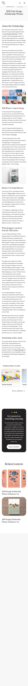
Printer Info (10, 6)
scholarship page (18, 350)
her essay (14, 134)
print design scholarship (10, 34)
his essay (21, 198)
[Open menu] (24, 3)
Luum (19, 130)
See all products (17, 391)
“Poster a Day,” (11, 193)
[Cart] (19, 3)
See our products (14, 447)
